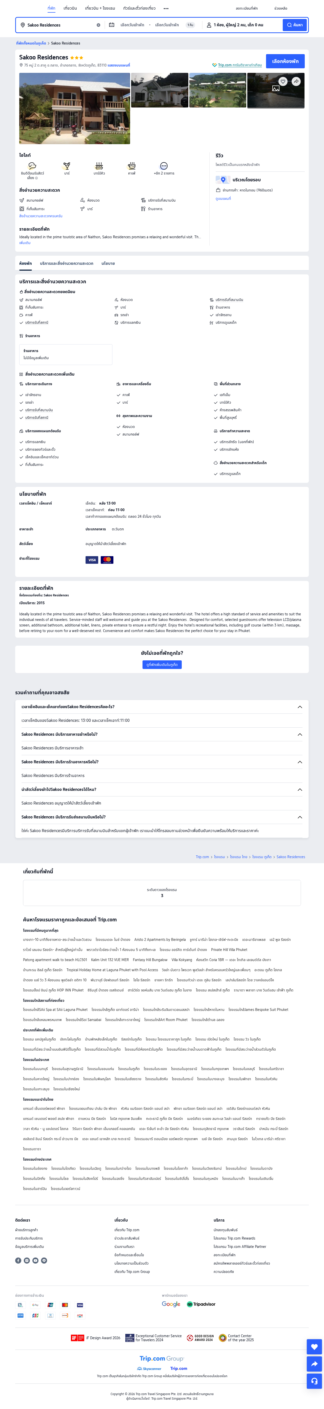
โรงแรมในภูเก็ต (129, 1069)
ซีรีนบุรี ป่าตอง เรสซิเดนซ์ (106, 990)
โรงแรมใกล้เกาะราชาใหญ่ (122, 1020)
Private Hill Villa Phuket (229, 950)
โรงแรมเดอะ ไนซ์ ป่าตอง (113, 940)
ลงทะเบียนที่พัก (224, 1255)
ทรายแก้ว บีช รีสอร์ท (271, 1119)
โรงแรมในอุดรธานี (184, 1069)
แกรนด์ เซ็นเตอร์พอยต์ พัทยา (44, 1109)
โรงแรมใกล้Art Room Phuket (166, 1020)
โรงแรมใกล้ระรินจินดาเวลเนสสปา (166, 1010)
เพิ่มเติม (25, 243)
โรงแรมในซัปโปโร (177, 1179)
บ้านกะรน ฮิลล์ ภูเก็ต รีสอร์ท (43, 970)
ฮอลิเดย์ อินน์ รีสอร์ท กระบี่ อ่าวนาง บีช (50, 1139)
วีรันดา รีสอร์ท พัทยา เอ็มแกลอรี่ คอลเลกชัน (103, 1129)
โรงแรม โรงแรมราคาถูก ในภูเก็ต (168, 1039)
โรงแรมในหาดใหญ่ (36, 1079)
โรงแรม (219, 857)
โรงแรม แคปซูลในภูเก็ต (39, 1039)
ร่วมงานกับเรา (124, 1247)
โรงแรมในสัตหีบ (156, 1079)
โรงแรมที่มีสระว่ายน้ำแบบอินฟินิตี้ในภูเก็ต (52, 1049)
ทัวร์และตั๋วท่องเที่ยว (139, 8)
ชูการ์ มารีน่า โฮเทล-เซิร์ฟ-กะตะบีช (214, 940)
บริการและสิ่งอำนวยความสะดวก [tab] (66, 263)
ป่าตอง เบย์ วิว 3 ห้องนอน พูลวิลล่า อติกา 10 (55, 980)
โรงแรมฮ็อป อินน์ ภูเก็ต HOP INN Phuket (53, 990)
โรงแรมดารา (32, 1149)
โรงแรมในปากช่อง (66, 1079)
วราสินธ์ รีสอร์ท (244, 1129)
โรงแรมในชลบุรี (244, 1069)
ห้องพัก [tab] (25, 263)
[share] (314, 1364)
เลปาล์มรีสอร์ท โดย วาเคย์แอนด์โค (250, 980)
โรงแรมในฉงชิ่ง (113, 1179)
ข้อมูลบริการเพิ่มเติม (29, 1247)
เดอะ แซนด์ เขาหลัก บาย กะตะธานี (106, 1139)
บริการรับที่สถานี (36, 322)
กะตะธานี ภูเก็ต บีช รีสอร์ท (164, 1119)
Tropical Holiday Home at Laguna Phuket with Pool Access (112, 970)
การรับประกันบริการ (29, 1238)
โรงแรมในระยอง (155, 1069)
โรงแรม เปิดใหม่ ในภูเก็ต (212, 1039)
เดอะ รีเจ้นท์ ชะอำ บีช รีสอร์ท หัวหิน (164, 1129)
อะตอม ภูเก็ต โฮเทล (268, 970)
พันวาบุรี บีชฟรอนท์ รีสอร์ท (110, 980)
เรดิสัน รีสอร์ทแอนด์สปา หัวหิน (248, 1109)
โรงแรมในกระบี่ (182, 1079)
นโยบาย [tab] (108, 263)
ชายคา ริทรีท (163, 980)
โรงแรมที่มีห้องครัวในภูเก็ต (144, 1049)
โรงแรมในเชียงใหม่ (66, 1089)
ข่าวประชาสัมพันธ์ (126, 1238)
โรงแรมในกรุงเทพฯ (215, 1069)
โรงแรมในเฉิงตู (90, 1168)
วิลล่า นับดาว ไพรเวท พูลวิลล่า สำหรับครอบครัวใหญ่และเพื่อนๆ (206, 970)
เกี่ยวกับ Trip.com (126, 1230)
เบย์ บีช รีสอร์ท (212, 1139)
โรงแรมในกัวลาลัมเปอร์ (144, 1179)
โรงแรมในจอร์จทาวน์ (65, 1189)
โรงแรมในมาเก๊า (233, 1179)
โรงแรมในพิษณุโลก (97, 1079)
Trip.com (202, 857)
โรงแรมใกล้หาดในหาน (209, 1010)
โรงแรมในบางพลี (147, 1168)
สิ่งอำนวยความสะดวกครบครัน (41, 216)
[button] (166, 8)
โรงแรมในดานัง (261, 1168)
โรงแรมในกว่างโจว (118, 1168)
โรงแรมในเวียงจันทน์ (207, 1168)
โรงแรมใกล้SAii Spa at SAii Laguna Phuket (55, 1010)
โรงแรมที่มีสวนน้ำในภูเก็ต (103, 1049)
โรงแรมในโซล (59, 1179)
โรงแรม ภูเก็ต (262, 857)
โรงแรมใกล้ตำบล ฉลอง (208, 1020)
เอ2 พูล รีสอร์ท (280, 940)
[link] (246, 8)
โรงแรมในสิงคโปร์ (85, 1179)
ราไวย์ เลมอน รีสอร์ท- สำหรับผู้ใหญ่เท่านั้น (53, 950)
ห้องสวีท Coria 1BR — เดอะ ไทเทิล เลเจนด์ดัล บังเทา (233, 960)
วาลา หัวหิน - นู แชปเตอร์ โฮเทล (45, 1129)
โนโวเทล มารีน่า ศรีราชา (269, 1139)
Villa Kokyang (182, 960)
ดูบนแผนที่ (223, 199)
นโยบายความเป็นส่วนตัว (131, 1263)
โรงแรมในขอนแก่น (100, 1069)
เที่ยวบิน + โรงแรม (100, 8)
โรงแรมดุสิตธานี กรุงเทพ (211, 1129)
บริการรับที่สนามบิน (229, 300)
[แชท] (314, 1381)
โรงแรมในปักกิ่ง (34, 1179)
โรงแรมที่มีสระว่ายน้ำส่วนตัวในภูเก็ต (251, 1049)
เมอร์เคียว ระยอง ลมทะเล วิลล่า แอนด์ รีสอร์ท (219, 1119)
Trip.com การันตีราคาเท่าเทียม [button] (240, 65)
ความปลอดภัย (224, 1272)
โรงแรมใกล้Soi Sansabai (83, 1020)
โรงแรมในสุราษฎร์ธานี (67, 1069)
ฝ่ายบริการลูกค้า (26, 1230)
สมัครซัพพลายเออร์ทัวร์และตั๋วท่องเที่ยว (242, 1263)
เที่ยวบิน (70, 8)
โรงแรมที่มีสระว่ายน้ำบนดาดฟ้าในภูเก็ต (194, 1049)
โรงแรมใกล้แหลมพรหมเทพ (42, 1020)
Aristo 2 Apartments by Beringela (160, 940)
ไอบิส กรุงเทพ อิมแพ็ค (126, 1119)
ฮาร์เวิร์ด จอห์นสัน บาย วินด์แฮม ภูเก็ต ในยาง (160, 990)
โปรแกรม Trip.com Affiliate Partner (240, 1247)
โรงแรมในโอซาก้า (176, 1168)
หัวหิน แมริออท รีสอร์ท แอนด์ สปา (145, 1109)
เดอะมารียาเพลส (254, 940)
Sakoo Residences (43, 57)
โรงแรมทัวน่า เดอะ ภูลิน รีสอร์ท (199, 980)
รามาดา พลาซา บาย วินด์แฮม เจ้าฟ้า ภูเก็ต (263, 990)
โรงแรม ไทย (238, 857)
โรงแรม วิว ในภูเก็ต (247, 1039)
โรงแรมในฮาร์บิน (35, 1189)
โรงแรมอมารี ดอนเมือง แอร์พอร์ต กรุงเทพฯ (166, 1139)
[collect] (314, 1346)
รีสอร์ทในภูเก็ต (131, 1039)
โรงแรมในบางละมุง (211, 1079)
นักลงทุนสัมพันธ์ (226, 1230)
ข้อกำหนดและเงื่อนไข (129, 1255)
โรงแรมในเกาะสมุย (36, 1089)
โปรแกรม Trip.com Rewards (234, 1238)
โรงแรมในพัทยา (240, 1079)
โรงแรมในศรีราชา (271, 1069)
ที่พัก (51, 8)
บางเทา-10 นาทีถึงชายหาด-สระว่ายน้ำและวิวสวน (57, 940)
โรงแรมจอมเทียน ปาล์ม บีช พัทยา (93, 1109)
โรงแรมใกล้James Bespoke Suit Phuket (258, 1010)
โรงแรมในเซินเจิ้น (261, 1179)
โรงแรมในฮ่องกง (35, 1168)
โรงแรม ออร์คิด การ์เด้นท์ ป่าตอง (183, 950)
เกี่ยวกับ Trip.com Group (132, 1272)
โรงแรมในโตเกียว (63, 1168)
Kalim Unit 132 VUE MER (110, 960)
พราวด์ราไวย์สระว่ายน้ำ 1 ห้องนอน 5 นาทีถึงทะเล (121, 950)
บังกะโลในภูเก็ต (70, 1039)
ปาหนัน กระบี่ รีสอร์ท (273, 1129)
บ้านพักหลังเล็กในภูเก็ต (101, 1039)
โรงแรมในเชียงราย (128, 1079)
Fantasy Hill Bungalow (150, 960)
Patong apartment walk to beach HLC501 (55, 960)
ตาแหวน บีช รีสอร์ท (92, 1119)
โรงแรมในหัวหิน (266, 1079)
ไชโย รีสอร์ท (141, 980)
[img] (74, 108)
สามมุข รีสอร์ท (237, 1139)
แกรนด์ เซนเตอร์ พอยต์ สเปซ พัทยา (48, 1119)
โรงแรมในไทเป (236, 1168)
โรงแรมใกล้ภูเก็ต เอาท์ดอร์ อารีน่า (115, 1010)
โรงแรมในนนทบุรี (35, 1069)
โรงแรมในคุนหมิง (205, 1179)
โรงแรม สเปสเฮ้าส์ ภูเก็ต (213, 990)
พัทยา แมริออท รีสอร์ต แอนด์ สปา (198, 1109)
